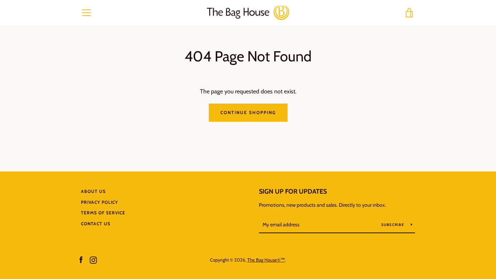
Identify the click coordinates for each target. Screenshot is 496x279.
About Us (93, 191)
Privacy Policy (99, 202)
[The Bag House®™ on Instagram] (93, 259)
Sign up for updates (293, 191)
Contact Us (95, 223)
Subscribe (393, 224)
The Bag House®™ (266, 260)
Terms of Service (103, 212)
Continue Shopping (248, 112)
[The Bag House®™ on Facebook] (81, 259)
